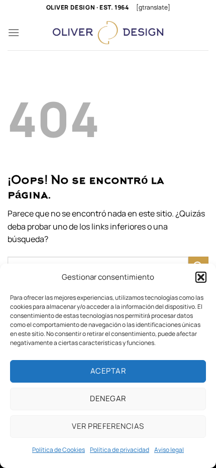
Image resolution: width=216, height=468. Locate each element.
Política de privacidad (119, 449)
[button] (201, 277)
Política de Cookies (58, 449)
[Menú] (14, 32)
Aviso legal (169, 449)
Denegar (108, 398)
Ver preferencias (108, 426)
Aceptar (108, 371)
